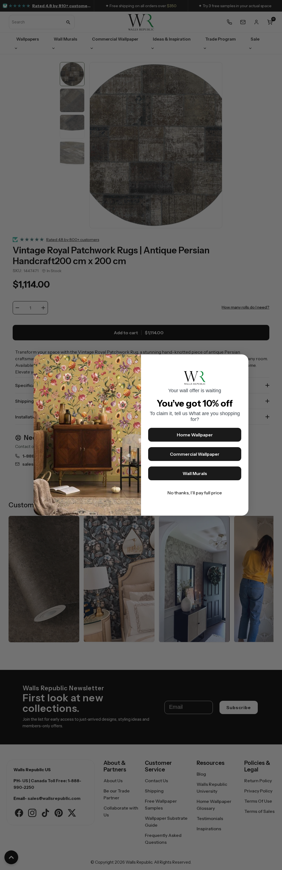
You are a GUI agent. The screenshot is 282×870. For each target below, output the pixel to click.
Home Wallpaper (195, 434)
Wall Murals (195, 473)
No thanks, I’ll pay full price (194, 492)
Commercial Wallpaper (194, 454)
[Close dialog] (241, 361)
